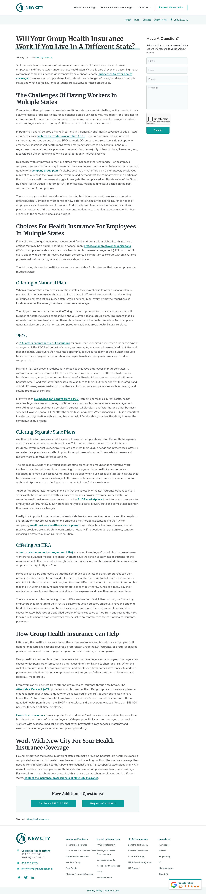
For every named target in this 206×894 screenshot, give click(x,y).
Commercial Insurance (76, 844)
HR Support (133, 868)
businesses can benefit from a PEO (56, 399)
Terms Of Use (111, 890)
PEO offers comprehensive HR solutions (44, 343)
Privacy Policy (94, 890)
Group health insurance (31, 715)
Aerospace (164, 844)
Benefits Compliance (138, 850)
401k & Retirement (106, 844)
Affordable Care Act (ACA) (33, 689)
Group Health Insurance (38, 819)
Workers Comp (73, 862)
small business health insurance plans (54, 525)
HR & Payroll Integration (140, 862)
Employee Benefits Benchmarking (106, 852)
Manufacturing (166, 868)
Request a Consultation (103, 803)
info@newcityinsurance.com (37, 868)
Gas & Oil (163, 874)
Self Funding (72, 868)
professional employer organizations (107, 246)
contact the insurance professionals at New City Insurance (61, 778)
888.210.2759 (29, 863)
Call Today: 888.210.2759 (53, 803)
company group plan (45, 170)
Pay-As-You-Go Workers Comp (81, 850)
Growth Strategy (136, 856)
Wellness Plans (104, 877)
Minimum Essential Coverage (79, 874)
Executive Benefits (106, 860)
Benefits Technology (138, 844)
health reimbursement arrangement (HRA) (46, 552)
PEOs (99, 871)
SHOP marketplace (90, 499)
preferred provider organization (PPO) (61, 136)
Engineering (164, 856)
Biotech (162, 850)
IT (160, 862)
